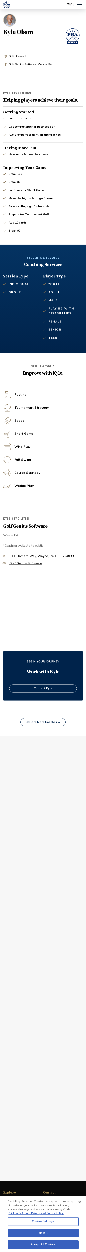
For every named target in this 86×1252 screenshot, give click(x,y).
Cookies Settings (43, 1221)
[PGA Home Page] (6, 4)
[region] (43, 1224)
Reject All (43, 1233)
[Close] (79, 1202)
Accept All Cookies (43, 1244)
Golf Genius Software (25, 563)
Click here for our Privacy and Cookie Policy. (36, 1213)
